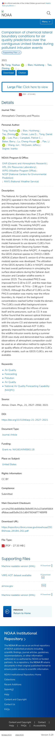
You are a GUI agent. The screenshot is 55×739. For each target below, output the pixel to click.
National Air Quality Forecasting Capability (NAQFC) (27, 388)
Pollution (9, 378)
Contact (42, 722)
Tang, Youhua (12, 65)
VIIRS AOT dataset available (16, 575)
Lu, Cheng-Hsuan (26, 141)
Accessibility (39, 725)
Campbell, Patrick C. (30, 137)
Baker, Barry (8, 141)
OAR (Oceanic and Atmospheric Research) (24, 163)
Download (8, 72)
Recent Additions (12, 684)
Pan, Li (46, 141)
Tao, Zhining (8, 134)
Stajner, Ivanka (9, 148)
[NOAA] (7, 13)
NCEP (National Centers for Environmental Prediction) (24, 176)
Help (6, 694)
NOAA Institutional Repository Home (22, 674)
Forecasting (11, 374)
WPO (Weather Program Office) (19, 170)
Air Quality (10, 370)
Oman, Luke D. (29, 134)
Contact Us (9, 704)
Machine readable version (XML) (18, 566)
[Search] (49, 13)
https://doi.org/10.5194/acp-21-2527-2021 (25, 419)
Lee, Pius (12, 137)
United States (9, 464)
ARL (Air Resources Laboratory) (19, 167)
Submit (7, 689)
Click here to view (27, 87)
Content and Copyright (15, 699)
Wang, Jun (13, 145)
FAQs (7, 709)
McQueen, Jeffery (30, 145)
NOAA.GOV (7, 735)
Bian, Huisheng (36, 65)
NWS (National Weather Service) (21, 181)
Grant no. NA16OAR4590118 (18, 449)
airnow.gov (7, 586)
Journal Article (9, 434)
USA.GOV (19, 735)
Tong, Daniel (45, 134)
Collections (9, 679)
